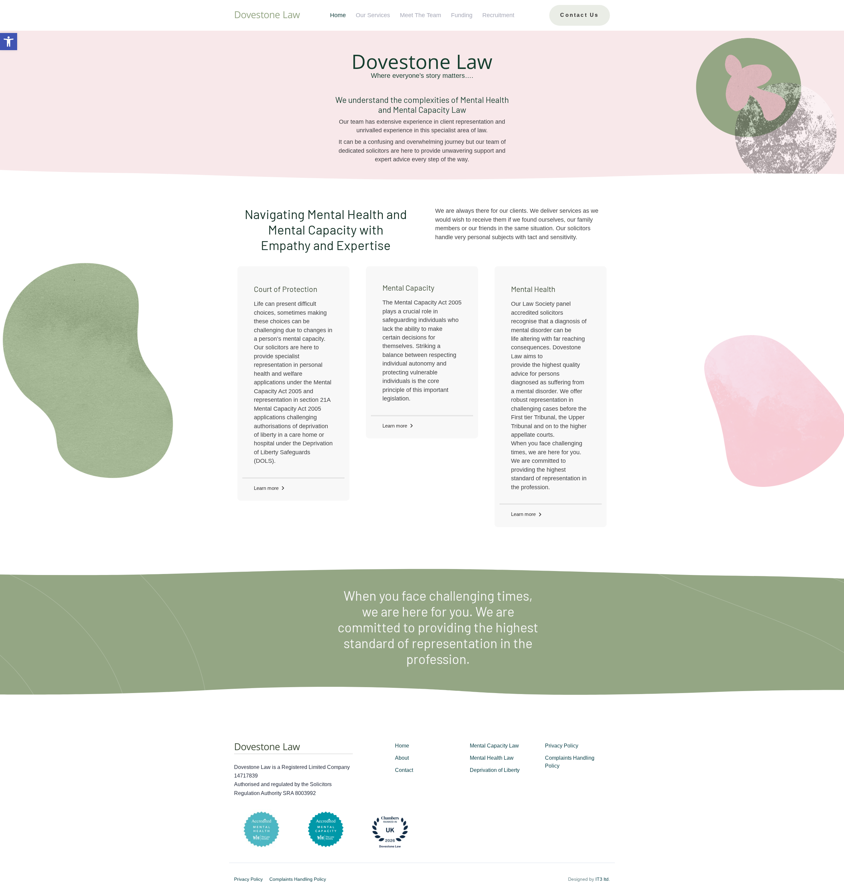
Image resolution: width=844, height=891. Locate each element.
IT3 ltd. (602, 879)
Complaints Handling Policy (569, 762)
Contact (404, 770)
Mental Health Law (492, 758)
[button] (8, 41)
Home (338, 15)
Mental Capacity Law (494, 745)
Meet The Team (420, 15)
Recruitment (498, 15)
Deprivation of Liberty (495, 770)
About (402, 758)
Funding (461, 15)
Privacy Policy (561, 745)
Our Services (373, 15)
